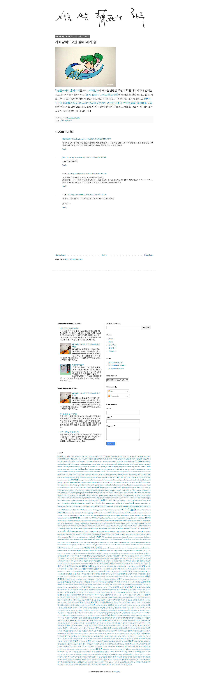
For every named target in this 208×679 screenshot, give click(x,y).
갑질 (103, 553)
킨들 (67, 649)
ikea (103, 493)
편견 (102, 652)
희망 (79, 662)
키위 (64, 649)
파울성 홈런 (77, 652)
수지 (135, 602)
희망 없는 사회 (86, 662)
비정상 (102, 595)
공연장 (100, 558)
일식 (108, 633)
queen (67, 523)
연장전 (88, 618)
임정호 (131, 633)
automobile (113, 464)
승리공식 (111, 605)
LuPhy (103, 503)
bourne (60, 469)
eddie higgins (114, 480)
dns (149, 477)
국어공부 (67, 561)
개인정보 (62, 556)
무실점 (100, 584)
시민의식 (144, 605)
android (113, 462)
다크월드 (74, 571)
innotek (130, 493)
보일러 (82, 592)
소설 (69, 603)
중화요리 (115, 641)
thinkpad (123, 542)
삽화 (106, 597)
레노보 (85, 576)
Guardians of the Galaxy (65, 490)
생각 (135, 597)
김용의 (136, 563)
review (66, 526)
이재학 (118, 631)
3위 (99, 459)
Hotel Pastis (139, 490)
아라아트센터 (141, 608)
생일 (138, 597)
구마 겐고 (132, 558)
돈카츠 (103, 574)
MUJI (78, 510)
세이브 (148, 600)
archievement (75, 464)
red (96, 523)
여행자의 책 (146, 615)
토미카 (120, 649)
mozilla (70, 510)
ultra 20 (113, 545)
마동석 (107, 579)
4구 (114, 459)
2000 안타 (110, 456)
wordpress (77, 551)
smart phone (73, 534)
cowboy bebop (69, 477)
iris (86, 495)
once (92, 515)
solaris (84, 534)
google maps (109, 487)
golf (97, 488)
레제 (116, 576)
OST (71, 518)
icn (98, 493)
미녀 (143, 584)
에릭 (102, 615)
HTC (59, 493)
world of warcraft (96, 551)
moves (60, 510)
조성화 (64, 641)
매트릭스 (95, 582)
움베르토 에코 (72, 626)
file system (125, 482)
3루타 (87, 459)
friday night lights (78, 485)
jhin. (64, 158)
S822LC (114, 526)
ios (77, 495)
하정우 (75, 657)
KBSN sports (74, 498)
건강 (84, 556)
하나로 (136, 654)
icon (101, 493)
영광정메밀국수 (107, 618)
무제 (111, 584)
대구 (105, 571)
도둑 (67, 574)
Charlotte (100, 472)
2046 (144, 456)
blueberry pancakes (134, 467)
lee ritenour (81, 500)
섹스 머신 (61, 602)
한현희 (110, 657)
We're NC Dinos (92, 547)
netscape (147, 510)
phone (142, 518)
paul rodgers (118, 518)
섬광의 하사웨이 (121, 600)
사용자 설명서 (136, 595)
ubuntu (88, 545)
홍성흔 (124, 659)
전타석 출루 (85, 638)
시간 (125, 605)
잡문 (79, 636)
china (111, 472)
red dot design (111, 523)
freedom (70, 485)
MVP (94, 510)
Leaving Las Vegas (71, 500)
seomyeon (104, 528)
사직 (65, 597)
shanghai (126, 528)
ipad (79, 495)
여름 (137, 615)
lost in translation (64, 503)
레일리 (112, 576)
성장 (137, 600)
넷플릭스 (97, 569)
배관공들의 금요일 (116, 369)
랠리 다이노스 (69, 576)
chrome (133, 472)
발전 (88, 589)
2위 (59, 459)
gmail (94, 488)
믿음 (94, 587)
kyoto (142, 498)
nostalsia (135, 513)
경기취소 (125, 556)
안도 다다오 (91, 610)
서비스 (78, 600)
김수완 (126, 563)
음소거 (101, 628)
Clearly (70, 474)
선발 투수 (104, 600)
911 (62, 462)
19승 (97, 456)
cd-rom (148, 469)
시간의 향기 (132, 605)
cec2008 (65, 472)
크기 (122, 646)
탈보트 (82, 649)
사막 (126, 595)
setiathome (119, 528)
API (136, 461)
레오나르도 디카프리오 (102, 576)
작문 (62, 636)
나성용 (148, 566)
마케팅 (141, 579)
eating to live (102, 480)
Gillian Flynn (75, 487)
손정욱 (105, 603)
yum (127, 551)
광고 (113, 558)
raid (93, 523)
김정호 (146, 563)
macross (137, 503)
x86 (112, 551)
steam (148, 534)
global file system (85, 487)
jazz (112, 495)
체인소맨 (110, 644)
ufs (93, 545)
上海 (145, 662)
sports (118, 534)
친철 (83, 646)
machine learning (120, 503)
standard (130, 534)
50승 (125, 459)
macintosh (130, 503)
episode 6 (66, 482)
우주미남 (138, 623)
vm (149, 545)
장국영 (83, 636)
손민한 (82, 603)
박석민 (144, 587)
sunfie (126, 537)
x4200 (109, 551)
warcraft (80, 548)
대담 (121, 571)
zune (140, 551)
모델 (138, 582)
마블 (116, 579)
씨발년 (124, 608)
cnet (109, 474)
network (61, 513)
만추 (71, 582)
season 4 (93, 528)
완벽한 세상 (131, 620)
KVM (138, 498)
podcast (94, 520)
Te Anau (97, 539)
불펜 (67, 595)
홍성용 (118, 659)
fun (89, 485)
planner (83, 520)
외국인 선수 (70, 623)
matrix (74, 506)
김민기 (79, 563)
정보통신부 (123, 638)
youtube (123, 551)
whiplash (147, 548)
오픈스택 (90, 620)
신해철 (85, 608)
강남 (111, 553)
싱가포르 (116, 608)
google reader (117, 487)
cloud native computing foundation (92, 474)
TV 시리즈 (72, 545)
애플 (128, 610)
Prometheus (146, 520)
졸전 (89, 641)
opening (96, 515)
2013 (131, 456)
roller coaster (86, 526)
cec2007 (60, 472)
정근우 (101, 638)
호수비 (101, 659)
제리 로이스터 (140, 639)
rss (101, 526)
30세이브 (78, 459)
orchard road (62, 518)
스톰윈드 (84, 605)
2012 (127, 456)
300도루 (66, 459)
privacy (140, 520)
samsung (126, 526)
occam (70, 515)
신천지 (70, 608)
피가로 (105, 654)
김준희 (74, 566)
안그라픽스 (79, 610)
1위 (101, 456)
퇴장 (136, 649)
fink (137, 482)
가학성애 (81, 553)
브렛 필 (72, 595)
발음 (84, 589)
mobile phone (126, 506)
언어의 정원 (83, 615)
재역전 (107, 636)
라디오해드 (141, 574)
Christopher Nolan (125, 472)
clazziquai (64, 474)
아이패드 (67, 610)
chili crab (106, 472)
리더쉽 (93, 579)
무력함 (76, 584)
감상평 (99, 553)
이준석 (135, 631)
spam (109, 534)
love (84, 503)
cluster (106, 474)
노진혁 (113, 569)
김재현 (141, 563)
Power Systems (109, 521)
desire (115, 477)
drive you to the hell (85, 480)
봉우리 (106, 592)
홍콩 (128, 659)
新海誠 (76, 664)
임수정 (127, 633)
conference (61, 477)
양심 (111, 613)
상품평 (115, 597)
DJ (147, 477)
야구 (76, 613)
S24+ (110, 526)
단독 (78, 571)
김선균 (99, 563)
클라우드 (147, 647)
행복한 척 (66, 659)
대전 (130, 571)
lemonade (94, 500)
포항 (129, 652)
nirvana (122, 513)
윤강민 (148, 625)
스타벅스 (77, 605)
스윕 (61, 605)
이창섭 (140, 631)
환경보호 (147, 659)
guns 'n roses (77, 490)
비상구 (90, 595)
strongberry (84, 537)
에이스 (114, 615)
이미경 (60, 631)
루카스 (75, 579)
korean (121, 498)
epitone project (81, 483)
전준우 (78, 638)
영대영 (115, 618)
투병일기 (142, 649)
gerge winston (132, 485)
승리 (105, 605)
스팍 (97, 605)
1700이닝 (84, 456)
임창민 (137, 633)
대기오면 (110, 571)
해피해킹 (146, 657)
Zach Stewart (133, 551)
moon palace (146, 506)
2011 (124, 456)
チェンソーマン (112, 662)
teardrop (113, 539)
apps (65, 464)
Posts (112, 391)
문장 (122, 584)
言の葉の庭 (121, 664)
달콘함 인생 (94, 571)
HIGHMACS (66, 139)
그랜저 (91, 561)
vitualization (144, 545)
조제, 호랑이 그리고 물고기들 (102, 94)
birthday (113, 467)
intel (142, 493)
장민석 (93, 636)
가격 (143, 551)
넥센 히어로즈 (87, 569)
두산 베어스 (115, 574)
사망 (129, 595)
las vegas (147, 498)
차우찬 (67, 644)
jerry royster (123, 495)
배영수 (110, 589)
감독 (89, 553)
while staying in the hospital (134, 548)
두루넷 (108, 574)
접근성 (96, 638)
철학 (101, 644)
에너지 (98, 615)
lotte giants (78, 503)
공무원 (95, 558)
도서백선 (112, 345)
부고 (115, 592)
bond (144, 467)
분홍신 (148, 592)
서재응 (87, 600)
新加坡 (71, 664)
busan (113, 469)
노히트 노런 (130, 569)
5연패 (133, 459)
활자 (59, 662)
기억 (114, 561)
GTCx (146, 487)
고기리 (141, 556)
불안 (64, 595)
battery (71, 467)
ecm (108, 480)
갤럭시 (69, 556)
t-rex (147, 537)
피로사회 (112, 654)
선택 (113, 600)
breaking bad (83, 469)
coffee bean (125, 474)
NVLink (64, 515)
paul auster (109, 518)
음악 (109, 628)
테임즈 (99, 649)
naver (118, 510)
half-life (84, 490)
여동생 (133, 615)
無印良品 (98, 664)
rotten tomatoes (95, 526)
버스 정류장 (124, 590)
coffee (120, 474)
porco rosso (100, 520)
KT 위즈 (134, 498)
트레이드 (62, 652)
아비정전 (61, 610)
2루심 (148, 456)
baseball (147, 464)
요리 (87, 623)
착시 (71, 644)
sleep (63, 534)
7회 (148, 459)
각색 (85, 553)
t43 (66, 539)
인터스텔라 (95, 633)
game (97, 485)
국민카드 (142, 558)
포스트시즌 (122, 652)
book (62, 120)
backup (126, 464)
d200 (81, 477)
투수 (147, 649)
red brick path (102, 523)
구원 (137, 558)
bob (142, 467)
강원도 (132, 553)
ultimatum (106, 545)
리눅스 (85, 579)
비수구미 (96, 595)
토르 (111, 649)
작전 (66, 636)
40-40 (103, 459)
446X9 (110, 459)
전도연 (135, 636)
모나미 (129, 582)
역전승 (67, 618)
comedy (131, 474)
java (109, 495)
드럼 (127, 574)
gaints (93, 485)
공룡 (91, 558)
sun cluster (109, 537)
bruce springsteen (105, 469)
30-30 (62, 459)
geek (121, 485)
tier (135, 542)
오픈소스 (83, 620)
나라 (137, 566)
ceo (69, 472)
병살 (68, 592)
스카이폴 (71, 605)
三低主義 (140, 662)
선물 (95, 600)
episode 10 (133, 480)
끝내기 (122, 566)
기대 (107, 561)
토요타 (125, 649)
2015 (137, 456)
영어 (118, 618)
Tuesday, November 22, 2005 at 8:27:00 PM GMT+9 (86, 195)
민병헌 (84, 587)
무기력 (65, 584)
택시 (94, 649)
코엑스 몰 (114, 646)
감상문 (93, 553)
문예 (119, 584)
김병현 (94, 563)
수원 (128, 603)
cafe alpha (120, 469)
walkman (73, 548)
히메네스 (94, 662)
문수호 (115, 584)
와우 (120, 620)
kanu (68, 498)
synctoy (143, 537)
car (133, 469)
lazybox (63, 500)
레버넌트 (91, 576)
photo (147, 518)
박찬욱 (75, 590)
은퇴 (79, 628)
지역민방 (137, 641)
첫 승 (104, 644)
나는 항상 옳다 (130, 566)
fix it (145, 482)
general (125, 485)
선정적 (110, 600)
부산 (127, 592)
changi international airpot (79, 472)
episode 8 (73, 483)
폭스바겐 (138, 652)
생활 (142, 597)
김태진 (102, 566)
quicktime (72, 523)
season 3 (87, 528)
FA (104, 482)
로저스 (131, 576)
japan (101, 495)
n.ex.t (114, 510)
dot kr (68, 480)
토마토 (115, 649)
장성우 (98, 636)
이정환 (124, 631)
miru (120, 506)
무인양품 (106, 584)
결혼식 (118, 556)
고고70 (136, 556)
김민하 (84, 563)
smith (80, 534)
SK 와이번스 (130, 531)
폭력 (132, 652)
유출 (129, 625)
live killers (123, 500)
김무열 (74, 563)
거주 (81, 556)
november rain (145, 513)
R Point (78, 523)
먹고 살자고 (105, 582)
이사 (74, 631)
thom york (130, 542)
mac (106, 503)
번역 (130, 589)
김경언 (148, 561)
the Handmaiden (100, 542)
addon (73, 461)
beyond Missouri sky (96, 467)
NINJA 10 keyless (113, 513)
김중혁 (79, 566)
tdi (94, 540)
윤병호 (60, 628)
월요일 (95, 625)
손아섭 (99, 602)
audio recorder (105, 464)
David (91, 477)
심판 (110, 608)
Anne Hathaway (129, 461)
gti (149, 488)
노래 (103, 569)
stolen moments (63, 537)
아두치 (133, 608)
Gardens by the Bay (110, 485)
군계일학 (74, 561)
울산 (64, 626)
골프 (82, 558)
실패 (107, 608)
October (80, 515)
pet (139, 518)
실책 (103, 608)
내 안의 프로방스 (68, 569)
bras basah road (72, 469)
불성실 (60, 595)
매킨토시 (88, 582)
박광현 (122, 587)
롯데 (144, 577)
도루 (76, 574)
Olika (88, 515)
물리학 (134, 584)
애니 (106, 610)
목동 (148, 582)
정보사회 (115, 638)
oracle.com (142, 515)
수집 (138, 602)
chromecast (139, 472)
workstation (85, 551)
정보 (110, 638)
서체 (91, 600)
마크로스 (147, 579)
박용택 (62, 589)
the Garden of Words (142, 539)
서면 (74, 600)
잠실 (75, 636)
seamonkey (74, 528)
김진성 (85, 566)
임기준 (117, 633)
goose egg (130, 487)
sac (118, 526)
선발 (98, 600)
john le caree (146, 495)
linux (117, 500)
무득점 (70, 584)
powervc (125, 520)
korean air (127, 498)
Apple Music (146, 461)
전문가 (146, 636)
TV (67, 545)
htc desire (64, 493)
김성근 (104, 563)
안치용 (102, 610)
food (59, 485)
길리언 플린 (135, 561)
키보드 (60, 649)
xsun (118, 551)
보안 (78, 592)
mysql (110, 510)
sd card (65, 528)
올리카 (102, 620)
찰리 (80, 644)
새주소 (131, 597)
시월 (148, 605)
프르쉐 (85, 654)
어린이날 (133, 613)
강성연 (121, 553)
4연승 (117, 459)
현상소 (89, 659)
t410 (63, 539)
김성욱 (110, 563)
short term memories (75, 531)
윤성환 (70, 628)
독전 (88, 574)
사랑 (123, 595)
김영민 (131, 563)
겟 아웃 (109, 556)
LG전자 (110, 500)
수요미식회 (122, 602)
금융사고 (102, 561)
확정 (141, 659)
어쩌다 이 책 (66, 615)
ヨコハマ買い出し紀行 (126, 662)
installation (137, 493)
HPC (149, 490)
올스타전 (108, 620)
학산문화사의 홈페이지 (67, 90)
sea (69, 528)
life (114, 500)
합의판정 (126, 657)
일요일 (112, 633)
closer (74, 474)
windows (61, 551)
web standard (120, 548)
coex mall (114, 474)
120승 (72, 456)
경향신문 (131, 556)
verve (127, 545)
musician (89, 510)
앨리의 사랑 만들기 (67, 613)
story (70, 537)
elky (119, 480)
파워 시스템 (86, 652)
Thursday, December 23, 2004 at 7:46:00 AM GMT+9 (86, 158)
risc (70, 526)
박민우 (133, 587)
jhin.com (131, 495)
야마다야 (96, 613)
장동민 (88, 636)
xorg (115, 551)
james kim (95, 495)
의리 (116, 628)
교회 (127, 558)
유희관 (138, 625)
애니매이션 (113, 610)
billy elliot (106, 467)
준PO (103, 641)
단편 (81, 571)
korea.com (115, 498)
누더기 (137, 569)
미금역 (139, 584)
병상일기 (73, 592)
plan (78, 520)
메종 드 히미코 (122, 582)
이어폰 (104, 631)
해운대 (139, 657)
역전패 (72, 618)
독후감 (92, 574)
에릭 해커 (108, 615)
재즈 (116, 636)
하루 (65, 657)
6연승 (140, 459)
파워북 (92, 652)
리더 (89, 579)
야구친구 (90, 613)
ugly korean (98, 545)
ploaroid (88, 520)
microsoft (110, 506)
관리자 (108, 558)
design (110, 477)
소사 (65, 602)
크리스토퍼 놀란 (137, 646)
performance (133, 518)
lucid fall (89, 503)
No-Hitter (128, 513)
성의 (134, 600)
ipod (83, 495)
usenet (123, 545)
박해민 (81, 589)
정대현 (106, 638)
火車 (93, 664)
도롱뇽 (71, 574)
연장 (84, 618)
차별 (62, 644)
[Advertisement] (104, 296)
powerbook (118, 521)
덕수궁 (146, 571)
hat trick (101, 490)
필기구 (131, 654)
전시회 (70, 638)
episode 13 (147, 480)
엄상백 (89, 615)
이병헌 (70, 631)
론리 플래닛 (138, 576)
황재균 (66, 662)
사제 (61, 597)
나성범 (142, 566)
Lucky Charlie (96, 503)
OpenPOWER (103, 515)
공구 (87, 558)
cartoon (138, 469)
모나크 (134, 582)
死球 (89, 664)
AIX (87, 461)
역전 (62, 618)
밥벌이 (92, 589)
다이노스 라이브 (64, 571)
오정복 (77, 620)
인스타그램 (87, 633)
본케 (97, 592)
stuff (98, 537)
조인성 (81, 641)
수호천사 (144, 602)
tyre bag (82, 545)
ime (107, 493)
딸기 (130, 574)
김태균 (97, 566)
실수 (99, 608)
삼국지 (73, 597)
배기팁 (105, 589)
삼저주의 (97, 597)
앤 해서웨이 (141, 610)
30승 (83, 459)
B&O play (121, 464)
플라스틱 (91, 654)
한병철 (104, 657)
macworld (144, 503)
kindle (107, 498)
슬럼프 (101, 605)
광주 (117, 558)
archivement (84, 464)
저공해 (130, 636)
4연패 (121, 459)
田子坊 (104, 664)
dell (106, 477)
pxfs (59, 523)
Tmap (138, 542)
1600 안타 (78, 456)
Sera (109, 528)
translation (146, 542)
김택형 (107, 566)
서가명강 (64, 600)
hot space (132, 490)
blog (117, 467)
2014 (134, 456)
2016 (141, 456)
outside (76, 518)
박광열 (117, 587)
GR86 (138, 488)
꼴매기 (115, 566)
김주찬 (64, 566)
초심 (122, 644)
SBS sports (133, 526)
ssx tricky (124, 534)
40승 (106, 459)
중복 (109, 641)
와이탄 (124, 620)
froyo (86, 485)
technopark (119, 539)
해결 (130, 657)
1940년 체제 (92, 456)
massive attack (67, 506)
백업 (114, 590)
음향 (113, 628)
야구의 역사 (82, 613)
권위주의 (80, 561)
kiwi (110, 498)
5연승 (129, 459)
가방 (72, 553)
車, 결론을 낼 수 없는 (68, 414)
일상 (104, 634)
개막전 (146, 553)
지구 (119, 641)
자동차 (144, 634)
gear (118, 485)
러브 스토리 (78, 576)
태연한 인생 (88, 649)
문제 (126, 584)
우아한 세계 (107, 623)
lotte (72, 503)
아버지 (148, 608)
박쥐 (65, 589)
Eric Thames (98, 483)
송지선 (116, 602)
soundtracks (103, 534)
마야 (137, 579)
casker (143, 469)
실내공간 (91, 608)
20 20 (105, 456)
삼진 (102, 597)
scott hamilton (142, 526)
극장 (95, 561)
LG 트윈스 (102, 500)
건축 (92, 556)
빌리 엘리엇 (112, 595)
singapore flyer (120, 531)
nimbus (105, 513)
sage (121, 526)
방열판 (100, 589)
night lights (94, 513)
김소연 (115, 563)
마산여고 (126, 579)
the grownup (91, 542)
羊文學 (109, 664)
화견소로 (133, 659)
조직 (85, 641)
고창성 (77, 558)
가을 (75, 553)
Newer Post (60, 255)
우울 (122, 623)
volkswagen (62, 548)
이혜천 (63, 634)
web (104, 548)
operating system (128, 515)
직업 (142, 641)
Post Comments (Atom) (74, 259)
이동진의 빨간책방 (135, 628)
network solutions (71, 513)
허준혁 (84, 659)
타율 (71, 649)
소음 (77, 602)
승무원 (121, 605)
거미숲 (77, 556)
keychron (91, 498)
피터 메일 (119, 654)
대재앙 (125, 571)
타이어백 (76, 649)
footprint (64, 485)
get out (144, 485)
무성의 (84, 584)
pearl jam (125, 518)
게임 (105, 556)
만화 (75, 582)
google (102, 488)
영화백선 (112, 348)
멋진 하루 (113, 582)
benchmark (85, 467)
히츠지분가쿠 (102, 662)
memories (100, 506)
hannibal (95, 490)
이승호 (94, 631)
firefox (141, 483)
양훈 (128, 613)
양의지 (119, 613)
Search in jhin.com (116, 362)
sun (102, 537)
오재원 (71, 620)
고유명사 (62, 558)
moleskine (138, 506)
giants (68, 487)
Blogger (116, 672)
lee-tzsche (88, 500)
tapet (85, 539)
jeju (117, 495)
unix (118, 545)
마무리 (112, 579)
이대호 (121, 628)
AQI (69, 464)
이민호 (65, 631)
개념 (141, 553)
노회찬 (118, 569)
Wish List (112, 351)
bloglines (122, 467)
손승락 (88, 602)
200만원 (120, 456)
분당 (144, 592)
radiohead (84, 523)
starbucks (136, 534)
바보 (109, 587)
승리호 (117, 605)
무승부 (90, 584)
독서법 (84, 574)
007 (59, 456)
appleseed (61, 464)
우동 (101, 623)
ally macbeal (92, 462)
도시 (79, 574)
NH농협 (88, 513)
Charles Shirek (92, 472)
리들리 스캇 (100, 579)
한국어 (95, 657)
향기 (74, 659)
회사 (75, 662)
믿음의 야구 (100, 587)
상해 (119, 597)
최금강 (132, 644)
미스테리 (69, 587)
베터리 (140, 589)
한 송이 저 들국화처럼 (85, 657)
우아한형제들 (116, 623)
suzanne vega (133, 537)
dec (94, 477)
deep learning (100, 477)
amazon (99, 462)
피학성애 (126, 654)
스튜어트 (91, 605)
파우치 (71, 652)
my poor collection (102, 510)
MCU (92, 506)
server (113, 528)
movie (64, 510)
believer (76, 467)
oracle (137, 515)
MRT (74, 510)
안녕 (85, 610)
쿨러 (119, 646)
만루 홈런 (66, 582)
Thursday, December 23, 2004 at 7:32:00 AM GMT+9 (91, 139)
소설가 (73, 602)
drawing (74, 480)
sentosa (98, 528)
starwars (143, 534)
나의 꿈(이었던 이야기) (69, 328)
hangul (89, 490)
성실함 (129, 600)
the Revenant (111, 542)
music (82, 510)
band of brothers (139, 464)
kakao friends (62, 498)
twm (78, 545)
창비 (91, 644)
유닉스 (119, 625)
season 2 (81, 528)
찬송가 (76, 644)
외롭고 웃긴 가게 (79, 623)
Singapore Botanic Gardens (106, 531)
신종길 (64, 608)
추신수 (61, 646)
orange (148, 515)
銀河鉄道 (129, 664)
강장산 (137, 553)
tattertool (89, 539)
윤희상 (75, 628)
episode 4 (60, 482)
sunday (121, 537)
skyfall (148, 531)
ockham (74, 515)
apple (139, 462)
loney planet (146, 500)
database (86, 477)
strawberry (76, 537)
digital (136, 477)
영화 (126, 618)
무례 (80, 584)
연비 (77, 618)
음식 (106, 628)
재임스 (112, 636)
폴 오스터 (145, 652)
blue (126, 467)
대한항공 (136, 571)
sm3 (67, 534)
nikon (100, 513)
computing (145, 474)
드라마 (123, 574)
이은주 (112, 631)
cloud (78, 474)
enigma (127, 480)
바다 (105, 587)
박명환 (127, 587)
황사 (62, 662)
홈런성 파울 (112, 659)
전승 (65, 638)
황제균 (71, 662)
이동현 (144, 628)
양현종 (124, 613)
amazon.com (107, 461)
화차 (138, 659)
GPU (134, 488)
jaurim (105, 495)
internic (66, 495)
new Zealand (81, 513)
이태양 (145, 631)
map (149, 503)
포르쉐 (111, 652)
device (120, 477)
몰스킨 (60, 584)
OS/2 (68, 518)
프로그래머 (70, 654)
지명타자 (125, 641)
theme (117, 542)
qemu (62, 523)
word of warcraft (69, 551)
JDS (115, 495)
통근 (129, 649)
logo (133, 500)
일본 (101, 634)
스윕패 (65, 605)
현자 (96, 659)
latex (59, 500)
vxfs (68, 548)
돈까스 (98, 574)
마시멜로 (133, 579)
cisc (145, 472)
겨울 (114, 556)
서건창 (69, 600)
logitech (129, 500)
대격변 (101, 571)
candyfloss (128, 469)
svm (139, 537)
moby (133, 506)
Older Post (148, 255)
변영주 (61, 592)
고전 (67, 558)
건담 (88, 556)
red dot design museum (123, 523)
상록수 (110, 597)
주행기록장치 (96, 641)
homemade (125, 490)
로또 (120, 576)
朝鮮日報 (82, 664)
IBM (95, 493)
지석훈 (131, 641)
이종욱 (129, 631)
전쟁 (74, 638)
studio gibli (92, 537)
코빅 (109, 646)
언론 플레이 (75, 615)
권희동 (85, 561)
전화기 (91, 638)
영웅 (122, 618)
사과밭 (119, 595)
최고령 (127, 644)
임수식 (122, 633)
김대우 (64, 563)
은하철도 (84, 628)
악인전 (73, 610)
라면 (147, 574)
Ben (80, 467)
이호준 (70, 633)
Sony (89, 534)
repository (141, 523)
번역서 (135, 589)
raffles (90, 523)
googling (124, 487)
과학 (104, 558)
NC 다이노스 (128, 509)
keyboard (85, 498)
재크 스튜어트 (122, 636)
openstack (119, 515)
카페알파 (94, 90)
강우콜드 (127, 553)
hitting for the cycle (114, 490)
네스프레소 (78, 569)
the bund (132, 539)
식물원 (60, 608)
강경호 (107, 553)
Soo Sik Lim (95, 534)
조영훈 (75, 641)
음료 (93, 628)
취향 (75, 646)
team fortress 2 (105, 539)
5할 (137, 459)
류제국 (80, 579)
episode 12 (140, 480)
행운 (70, 659)
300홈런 (72, 459)
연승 (80, 618)
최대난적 (139, 644)
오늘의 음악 (61, 620)
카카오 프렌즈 (94, 646)
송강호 (110, 603)
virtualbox (135, 545)
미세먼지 (62, 587)
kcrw (79, 498)
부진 (140, 592)
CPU (75, 477)
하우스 (70, 657)
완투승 (146, 620)
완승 (142, 620)
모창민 (143, 582)
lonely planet (138, 500)
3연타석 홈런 (93, 459)
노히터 (123, 569)
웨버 (100, 626)
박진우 (70, 590)
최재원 (144, 644)
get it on (139, 485)
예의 (136, 618)
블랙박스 (78, 595)
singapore (93, 531)
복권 (90, 592)
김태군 (91, 566)
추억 (66, 647)
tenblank (126, 539)
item (89, 495)
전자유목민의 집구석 (117, 366)
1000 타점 (63, 456)
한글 (100, 657)
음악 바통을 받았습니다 (69, 432)
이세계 (89, 631)
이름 (148, 628)
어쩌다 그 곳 (141, 613)
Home (104, 255)
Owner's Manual (86, 518)
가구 (147, 551)
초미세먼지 (117, 644)
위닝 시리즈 (106, 625)
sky (145, 531)
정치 (133, 638)
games (102, 485)
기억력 (118, 561)
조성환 (69, 641)
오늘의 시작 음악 (144, 618)
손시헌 (93, 602)
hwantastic (71, 493)
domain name (62, 480)
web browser (110, 548)
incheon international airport (117, 493)
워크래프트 (81, 625)
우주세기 (144, 623)
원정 (86, 625)
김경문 (142, 561)
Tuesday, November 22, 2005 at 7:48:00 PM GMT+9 (86, 174)
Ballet (131, 464)
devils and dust (129, 477)
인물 (75, 634)
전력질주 (141, 636)
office (84, 515)
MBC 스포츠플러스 (84, 506)
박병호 (139, 587)
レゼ (135, 662)
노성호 (107, 569)
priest (136, 520)
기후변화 (127, 561)
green (142, 487)
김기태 (60, 563)
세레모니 (142, 600)
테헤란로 (106, 649)
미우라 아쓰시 (77, 587)
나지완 (60, 569)
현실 (93, 659)
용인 (97, 623)
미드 (147, 584)
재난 (102, 636)
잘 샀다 (70, 636)
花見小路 (114, 664)
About (111, 342)
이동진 (126, 628)
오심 (67, 620)
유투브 (133, 625)
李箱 (86, 664)
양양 (115, 613)
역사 (59, 618)
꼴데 (111, 566)
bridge (91, 469)
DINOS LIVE (142, 477)
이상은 (79, 631)
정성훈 (129, 638)
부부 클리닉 (121, 592)
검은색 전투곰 (99, 556)
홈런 (106, 659)
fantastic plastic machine (113, 482)
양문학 (102, 613)
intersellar (72, 495)
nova (139, 513)
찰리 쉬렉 (86, 644)
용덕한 (93, 623)
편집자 (106, 652)
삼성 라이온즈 (81, 597)
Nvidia (60, 515)
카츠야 (87, 646)
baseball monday (63, 467)
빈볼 (106, 595)
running (105, 526)
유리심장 (125, 625)
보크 (86, 592)
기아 (110, 561)
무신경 (95, 584)
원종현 (90, 625)
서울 (83, 600)
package (102, 518)
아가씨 (129, 608)
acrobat (66, 461)
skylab (60, 534)
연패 (92, 618)
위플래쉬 (113, 625)
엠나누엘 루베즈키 (124, 615)
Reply (64, 149)
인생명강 (80, 633)
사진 (68, 597)
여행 (140, 615)
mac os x (111, 503)
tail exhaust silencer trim (75, 539)
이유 (108, 631)
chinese (116, 472)
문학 (130, 584)
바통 (112, 587)
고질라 (72, 558)
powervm (131, 520)
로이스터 (125, 576)
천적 (97, 644)
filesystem (132, 482)
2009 (115, 456)
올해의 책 (115, 620)
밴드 (118, 590)
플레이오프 (99, 654)
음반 (97, 628)
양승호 (107, 613)
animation (120, 461)
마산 (120, 579)
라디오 (135, 574)
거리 (72, 556)
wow (105, 551)
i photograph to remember (84, 493)
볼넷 (100, 592)
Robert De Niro (76, 526)
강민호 (115, 553)
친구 (79, 647)
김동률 (69, 563)
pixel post (74, 520)
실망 (95, 608)
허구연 (78, 659)
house (145, 490)
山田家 (66, 664)
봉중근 (111, 592)
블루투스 (85, 595)
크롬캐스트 (128, 646)
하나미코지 (143, 654)
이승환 (99, 631)
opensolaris (111, 515)
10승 (68, 456)
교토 (124, 558)
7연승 (145, 459)
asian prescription (94, 464)
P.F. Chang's (96, 518)
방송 (96, 589)
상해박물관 (125, 597)
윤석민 (64, 628)
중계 (106, 641)
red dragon (134, 523)
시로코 (138, 605)
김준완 (69, 566)
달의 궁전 (87, 571)
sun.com (116, 537)
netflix (142, 510)
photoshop (61, 520)
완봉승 (138, 620)
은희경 (89, 628)
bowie (64, 469)
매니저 (82, 582)
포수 (116, 652)
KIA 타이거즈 (99, 498)
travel (60, 545)
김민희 (89, 563)
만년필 (60, 582)
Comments (114, 396)
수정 (132, 602)
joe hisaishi (138, 495)
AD (70, 461)
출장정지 (71, 646)
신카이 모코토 (77, 608)
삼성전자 (90, 597)
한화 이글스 (117, 657)
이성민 (84, 631)
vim (130, 545)
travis (64, 545)
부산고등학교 (133, 592)
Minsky (116, 506)
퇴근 (133, 649)
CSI (78, 477)
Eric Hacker (90, 483)
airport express (80, 461)
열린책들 (98, 618)
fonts (148, 482)
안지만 (97, 610)
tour (141, 542)
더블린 (141, 571)
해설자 (135, 657)
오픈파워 (97, 620)
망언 (78, 582)
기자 (122, 561)
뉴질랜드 (143, 569)
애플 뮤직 (134, 610)
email (123, 480)
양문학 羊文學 (78, 365)
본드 (93, 592)
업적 (93, 615)
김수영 (120, 563)
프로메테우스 (78, 654)
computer (137, 474)
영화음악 (131, 618)
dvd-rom (94, 480)
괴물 (120, 558)
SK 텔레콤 (139, 531)
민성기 (89, 587)
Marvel (60, 506)
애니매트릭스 (122, 610)
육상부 (143, 625)
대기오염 (117, 571)
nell (138, 510)
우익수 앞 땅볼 (129, 623)
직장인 (146, 641)
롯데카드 (70, 579)
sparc (113, 534)
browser (96, 469)
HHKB (106, 490)
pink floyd (67, 520)
